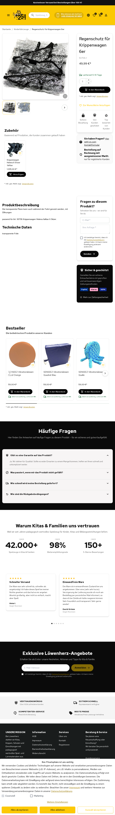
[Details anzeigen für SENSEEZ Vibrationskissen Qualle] (93, 355)
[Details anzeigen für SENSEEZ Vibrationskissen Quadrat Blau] (57, 355)
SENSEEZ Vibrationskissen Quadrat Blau (56, 374)
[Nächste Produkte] (105, 373)
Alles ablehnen (57, 809)
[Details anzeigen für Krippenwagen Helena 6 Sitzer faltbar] (15, 150)
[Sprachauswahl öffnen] (88, 15)
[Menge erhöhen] (88, 80)
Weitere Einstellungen (57, 802)
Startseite (6, 29)
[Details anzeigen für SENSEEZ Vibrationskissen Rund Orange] (22, 355)
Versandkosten (28, 184)
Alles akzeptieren (19, 809)
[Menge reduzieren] (88, 82)
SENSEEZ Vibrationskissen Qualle (91, 374)
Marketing (38, 795)
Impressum (74, 787)
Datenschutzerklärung (95, 240)
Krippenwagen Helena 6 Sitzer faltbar (13, 163)
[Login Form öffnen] (106, 15)
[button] (35, 66)
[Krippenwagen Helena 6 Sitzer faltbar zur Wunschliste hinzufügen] (19, 153)
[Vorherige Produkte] (10, 373)
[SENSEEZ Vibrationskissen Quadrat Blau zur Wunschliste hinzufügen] (67, 365)
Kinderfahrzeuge (21, 29)
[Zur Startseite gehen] (19, 15)
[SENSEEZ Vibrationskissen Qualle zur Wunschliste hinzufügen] (103, 365)
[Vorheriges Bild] (6, 107)
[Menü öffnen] (8, 15)
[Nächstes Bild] (64, 107)
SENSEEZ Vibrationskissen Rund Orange (21, 374)
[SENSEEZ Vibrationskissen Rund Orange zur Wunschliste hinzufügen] (32, 365)
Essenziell (10, 795)
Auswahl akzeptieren (95, 809)
